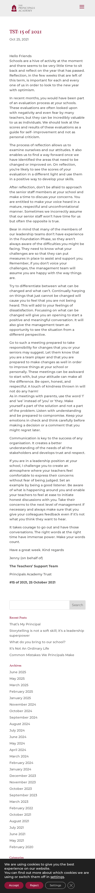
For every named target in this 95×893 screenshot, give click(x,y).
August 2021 (19, 821)
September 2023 (23, 795)
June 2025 (17, 672)
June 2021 (17, 834)
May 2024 (17, 743)
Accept (14, 885)
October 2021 (20, 814)
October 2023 (20, 789)
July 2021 (16, 827)
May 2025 (17, 678)
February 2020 (21, 847)
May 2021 (16, 840)
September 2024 (23, 717)
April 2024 (17, 750)
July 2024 (17, 730)
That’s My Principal (25, 624)
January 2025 (20, 698)
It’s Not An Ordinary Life (29, 648)
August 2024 (19, 724)
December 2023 (22, 776)
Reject (34, 885)
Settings (55, 885)
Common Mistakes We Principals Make (41, 655)
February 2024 (21, 763)
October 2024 (20, 711)
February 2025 (21, 691)
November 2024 (22, 704)
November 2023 (22, 782)
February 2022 (21, 808)
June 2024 (17, 737)
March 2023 (18, 802)
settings (57, 877)
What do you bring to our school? (37, 642)
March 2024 (19, 756)
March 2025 (18, 685)
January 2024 (20, 769)
